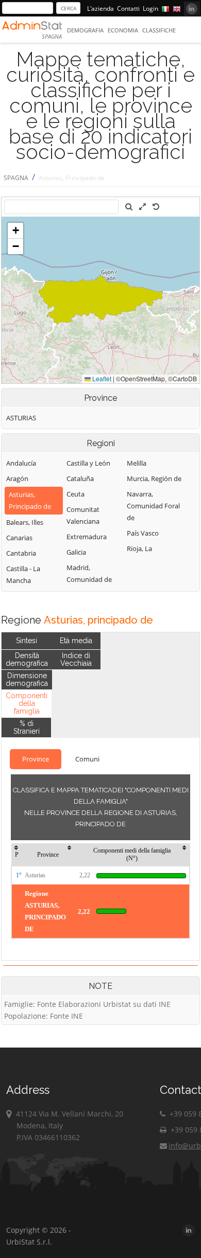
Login (150, 8)
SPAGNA (16, 177)
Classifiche (159, 30)
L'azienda (100, 8)
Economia (123, 30)
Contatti (128, 8)
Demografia (85, 30)
